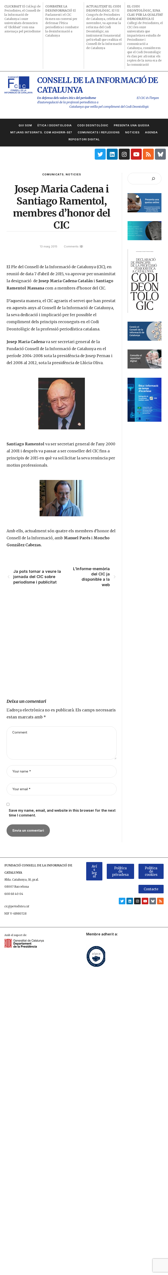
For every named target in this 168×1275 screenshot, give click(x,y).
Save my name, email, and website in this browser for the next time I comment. (62, 812)
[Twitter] (100, 154)
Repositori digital (84, 139)
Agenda (151, 132)
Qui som (25, 125)
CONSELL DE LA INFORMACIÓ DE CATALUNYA (97, 85)
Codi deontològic (92, 125)
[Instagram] (124, 154)
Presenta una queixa (131, 125)
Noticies (132, 132)
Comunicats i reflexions (99, 132)
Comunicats (53, 174)
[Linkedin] (112, 154)
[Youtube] (136, 154)
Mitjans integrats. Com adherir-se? (41, 132)
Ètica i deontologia (54, 125)
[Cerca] (153, 178)
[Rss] (148, 154)
